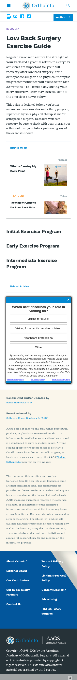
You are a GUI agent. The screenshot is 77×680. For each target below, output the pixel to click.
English (60, 17)
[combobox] (63, 17)
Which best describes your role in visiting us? (38, 309)
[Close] (68, 300)
